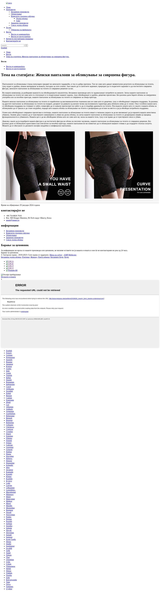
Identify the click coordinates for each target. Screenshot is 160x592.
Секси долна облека (19, 25)
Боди (66, 257)
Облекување (16, 14)
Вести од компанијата (20, 34)
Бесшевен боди (56, 257)
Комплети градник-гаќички (23, 16)
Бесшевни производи (20, 12)
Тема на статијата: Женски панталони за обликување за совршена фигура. (37, 57)
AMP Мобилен (70, 255)
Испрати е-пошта (8, 277)
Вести (8, 32)
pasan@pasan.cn (12, 220)
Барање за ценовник (9, 253)
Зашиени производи (19, 23)
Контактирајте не (13, 41)
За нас (8, 27)
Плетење (26, 257)
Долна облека (22, 18)
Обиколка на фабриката (21, 30)
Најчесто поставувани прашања (19, 39)
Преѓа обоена (44, 257)
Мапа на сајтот (56, 255)
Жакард (33, 257)
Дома (8, 7)
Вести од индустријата (20, 36)
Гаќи (18, 21)
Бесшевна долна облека (11, 257)
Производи (11, 9)
